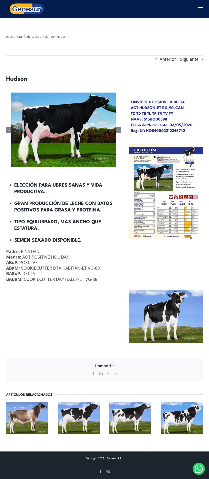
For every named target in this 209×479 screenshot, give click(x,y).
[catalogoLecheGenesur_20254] (166, 146)
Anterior (168, 59)
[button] (9, 130)
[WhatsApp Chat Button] (199, 469)
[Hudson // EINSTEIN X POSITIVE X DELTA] (106, 130)
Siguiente (189, 59)
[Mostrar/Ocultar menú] (200, 8)
